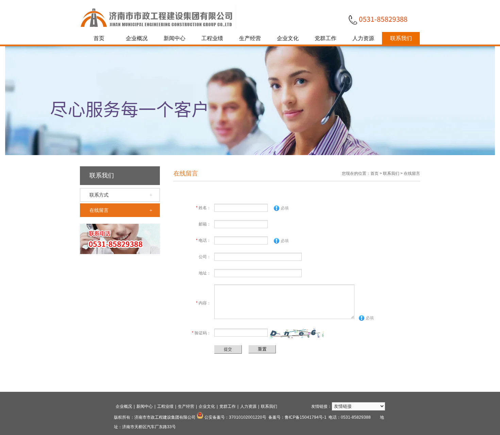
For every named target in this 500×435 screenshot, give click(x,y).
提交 (228, 349)
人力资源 (363, 38)
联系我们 (401, 38)
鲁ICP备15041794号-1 (306, 417)
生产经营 (250, 38)
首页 (99, 38)
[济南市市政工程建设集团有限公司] (158, 26)
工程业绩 (212, 38)
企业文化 (288, 38)
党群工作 (325, 38)
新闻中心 (174, 38)
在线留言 (99, 210)
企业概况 (137, 38)
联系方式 (99, 195)
